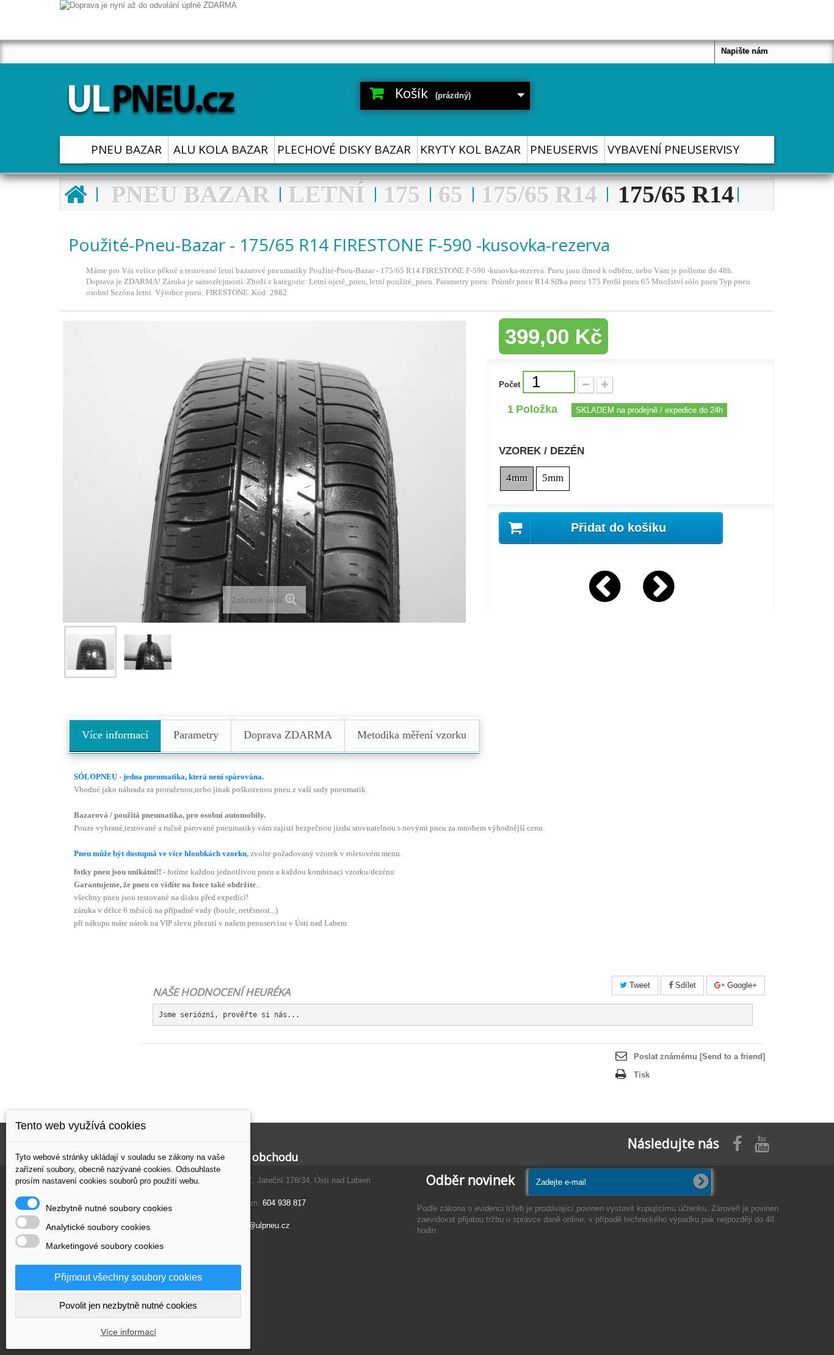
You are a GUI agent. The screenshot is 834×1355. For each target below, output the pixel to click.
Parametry (196, 735)
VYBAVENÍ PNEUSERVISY (673, 149)
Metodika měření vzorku (411, 735)
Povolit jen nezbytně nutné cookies (128, 1305)
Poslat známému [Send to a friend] (699, 1056)
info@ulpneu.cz (262, 1225)
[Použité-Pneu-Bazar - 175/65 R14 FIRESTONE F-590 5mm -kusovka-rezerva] (147, 652)
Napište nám (744, 50)
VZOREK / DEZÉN (543, 451)
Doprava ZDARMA (288, 735)
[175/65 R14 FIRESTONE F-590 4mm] (90, 652)
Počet (509, 384)
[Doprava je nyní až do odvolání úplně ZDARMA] (417, 20)
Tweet (638, 985)
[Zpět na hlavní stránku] (75, 194)
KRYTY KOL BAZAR (470, 149)
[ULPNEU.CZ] (173, 97)
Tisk (642, 1074)
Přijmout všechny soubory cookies (128, 1277)
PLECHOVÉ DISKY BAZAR (344, 149)
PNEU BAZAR (126, 149)
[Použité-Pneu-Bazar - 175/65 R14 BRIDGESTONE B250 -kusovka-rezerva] (657, 583)
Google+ (741, 985)
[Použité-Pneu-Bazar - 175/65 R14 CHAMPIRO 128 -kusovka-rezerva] (603, 583)
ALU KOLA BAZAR (220, 149)
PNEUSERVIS (564, 149)
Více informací (115, 735)
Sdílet (684, 985)
